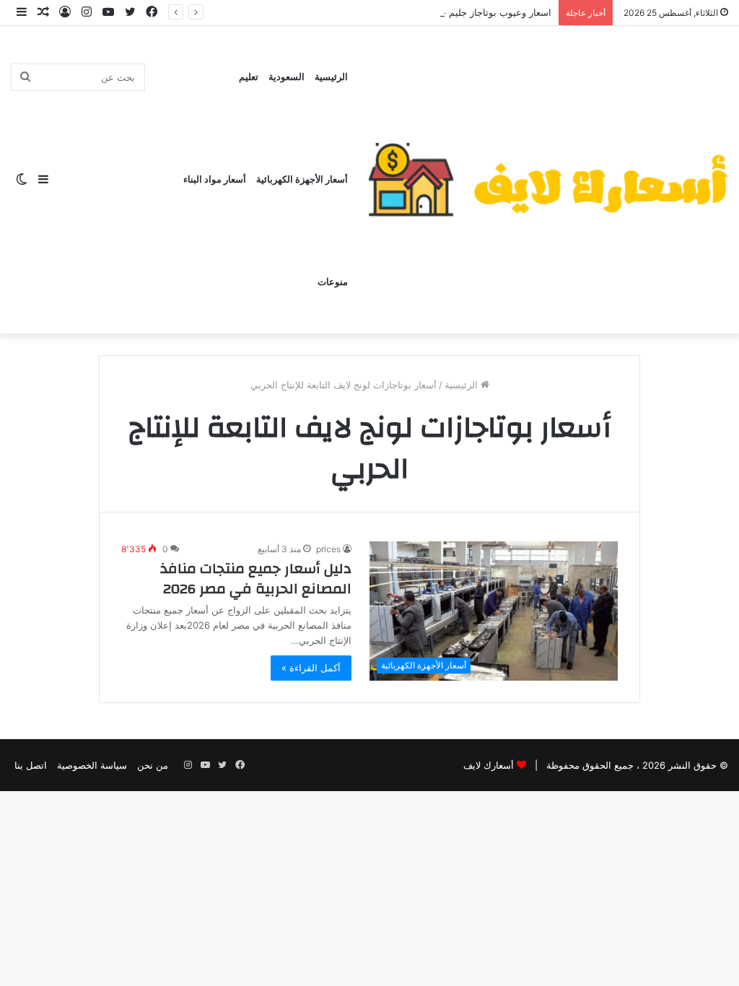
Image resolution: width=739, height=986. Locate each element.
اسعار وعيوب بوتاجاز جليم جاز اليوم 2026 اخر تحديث (445, 12)
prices (328, 549)
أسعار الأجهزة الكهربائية (302, 180)
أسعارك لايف (488, 765)
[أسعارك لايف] (547, 180)
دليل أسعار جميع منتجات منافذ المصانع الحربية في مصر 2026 (255, 578)
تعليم (248, 77)
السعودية (286, 77)
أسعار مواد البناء (214, 180)
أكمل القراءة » (311, 667)
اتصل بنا (30, 765)
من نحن (152, 765)
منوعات (333, 282)
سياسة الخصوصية (92, 765)
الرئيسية (331, 77)
